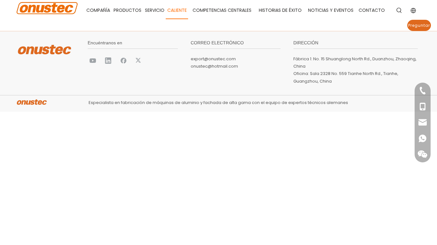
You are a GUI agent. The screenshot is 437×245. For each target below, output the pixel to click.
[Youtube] (93, 60)
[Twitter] (139, 60)
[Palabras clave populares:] (399, 10)
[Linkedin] (108, 60)
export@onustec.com (213, 59)
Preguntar (419, 25)
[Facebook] (123, 60)
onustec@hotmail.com (214, 66)
